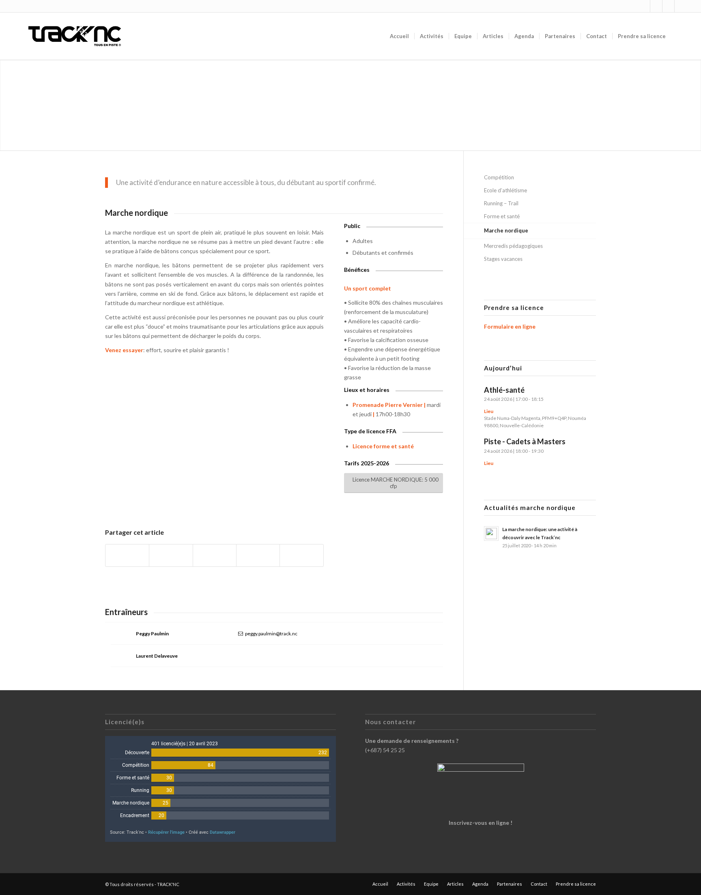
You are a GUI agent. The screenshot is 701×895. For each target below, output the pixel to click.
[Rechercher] (679, 36)
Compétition (499, 177)
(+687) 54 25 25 (385, 750)
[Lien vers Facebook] (656, 6)
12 (234, 499)
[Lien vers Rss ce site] (668, 6)
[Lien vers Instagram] (644, 6)
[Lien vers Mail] (681, 6)
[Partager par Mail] (301, 555)
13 (240, 499)
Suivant (305, 436)
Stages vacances (503, 259)
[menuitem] (399, 36)
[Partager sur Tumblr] (258, 555)
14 (246, 499)
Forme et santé (502, 216)
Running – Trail (501, 203)
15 (253, 499)
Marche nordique (506, 230)
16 (259, 499)
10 (221, 499)
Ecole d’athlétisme (505, 190)
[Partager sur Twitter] (170, 555)
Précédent (123, 436)
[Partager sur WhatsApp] (214, 555)
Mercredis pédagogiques (513, 246)
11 (227, 499)
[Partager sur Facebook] (127, 555)
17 (266, 499)
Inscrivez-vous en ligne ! (480, 822)
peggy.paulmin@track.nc (271, 633)
